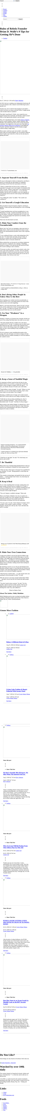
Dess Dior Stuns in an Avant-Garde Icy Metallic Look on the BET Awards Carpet (16, 1002)
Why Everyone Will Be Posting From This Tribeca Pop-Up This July (15, 846)
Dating (5, 12)
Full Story (8, 651)
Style (4, 1104)
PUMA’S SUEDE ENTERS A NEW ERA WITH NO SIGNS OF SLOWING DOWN (16, 922)
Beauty (5, 9)
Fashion (5, 10)
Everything (6, 1103)
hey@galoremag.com (8, 1095)
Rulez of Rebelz (25, 119)
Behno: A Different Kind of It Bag (17, 642)
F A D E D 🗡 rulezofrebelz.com (9, 170)
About (4, 1092)
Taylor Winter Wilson (24, 694)
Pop (4, 14)
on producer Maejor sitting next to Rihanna (14, 124)
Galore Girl (23, 645)
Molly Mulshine (19, 100)
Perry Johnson (19, 777)
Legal (4, 1093)
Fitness (5, 1108)
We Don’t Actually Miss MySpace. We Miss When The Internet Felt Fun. (15, 773)
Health (5, 13)
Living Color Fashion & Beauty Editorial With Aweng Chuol (16, 690)
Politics (5, 16)
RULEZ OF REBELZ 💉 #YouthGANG (10, 372)
